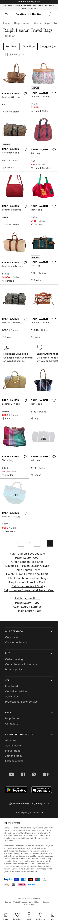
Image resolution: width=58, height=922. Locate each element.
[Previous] (21, 543)
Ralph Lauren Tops (27, 603)
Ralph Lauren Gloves (35, 566)
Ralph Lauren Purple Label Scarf (27, 574)
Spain (26, 904)
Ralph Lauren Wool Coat (27, 586)
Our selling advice (16, 691)
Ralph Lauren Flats (29, 611)
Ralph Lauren (22, 23)
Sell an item (12, 696)
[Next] (37, 543)
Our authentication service (21, 664)
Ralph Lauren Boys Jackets (27, 554)
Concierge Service (16, 642)
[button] (51, 14)
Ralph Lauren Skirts (27, 599)
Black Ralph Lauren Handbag (27, 578)
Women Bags (42, 23)
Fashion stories (14, 761)
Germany (46, 902)
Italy (32, 904)
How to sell (12, 686)
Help (8, 712)
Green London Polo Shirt (27, 562)
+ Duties (13, 160)
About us (10, 740)
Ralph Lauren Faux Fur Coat (27, 582)
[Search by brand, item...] (6, 14)
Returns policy (14, 669)
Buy (7, 653)
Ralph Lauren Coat (27, 558)
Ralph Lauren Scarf (27, 570)
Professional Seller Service (21, 702)
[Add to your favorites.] (25, 94)
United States (35, 902)
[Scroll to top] (50, 543)
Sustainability (13, 745)
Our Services (14, 631)
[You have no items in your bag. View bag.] (51, 14)
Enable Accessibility (29, 1)
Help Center (12, 718)
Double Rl (11, 566)
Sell (8, 680)
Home (6, 23)
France (8, 902)
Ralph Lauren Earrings (27, 607)
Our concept (12, 637)
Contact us (11, 723)
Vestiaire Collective (19, 734)
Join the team (13, 756)
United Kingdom (20, 902)
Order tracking (14, 659)
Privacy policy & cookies (28, 812)
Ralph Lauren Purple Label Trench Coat (29, 590)
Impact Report (13, 751)
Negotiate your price (15, 354)
